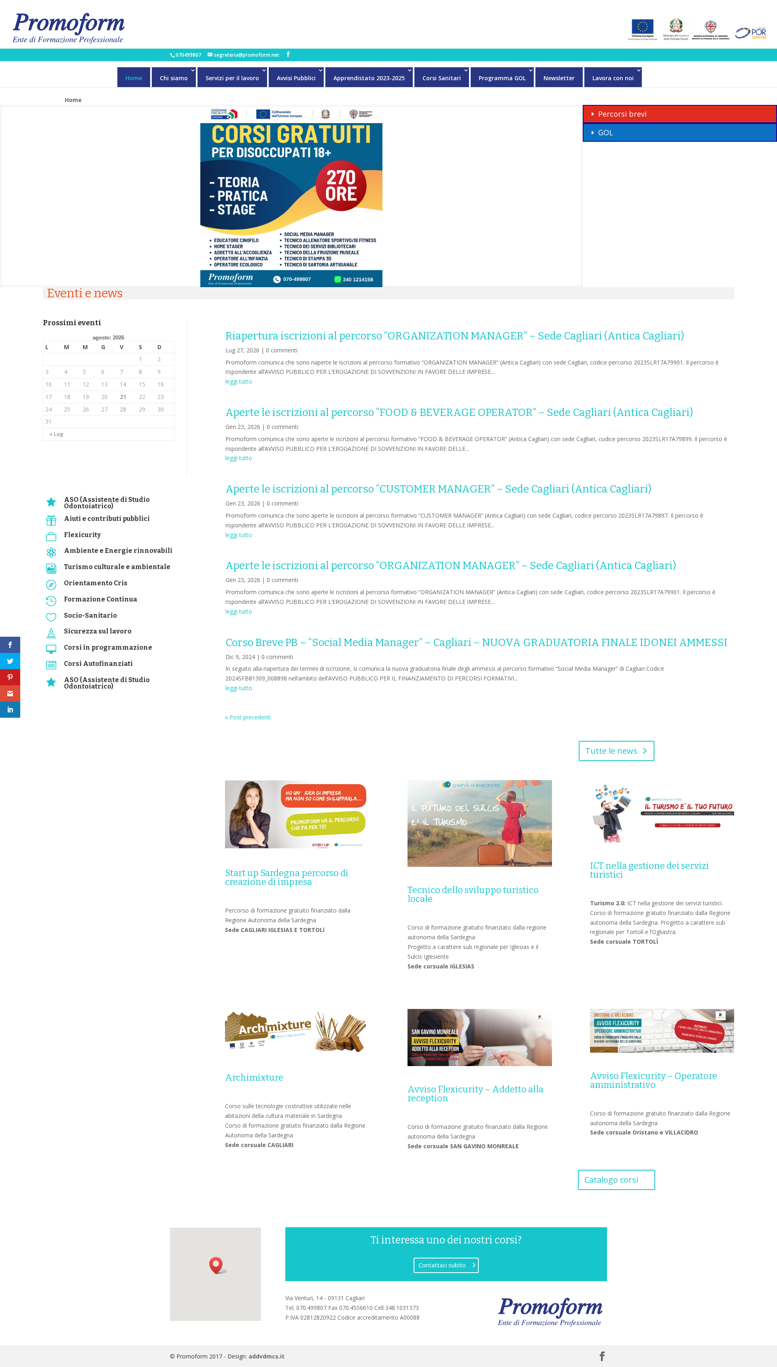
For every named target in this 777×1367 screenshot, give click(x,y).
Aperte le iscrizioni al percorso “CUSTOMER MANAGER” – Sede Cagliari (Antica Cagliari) (438, 489)
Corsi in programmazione (108, 647)
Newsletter (559, 78)
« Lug (56, 434)
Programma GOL (502, 78)
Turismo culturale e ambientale (117, 567)
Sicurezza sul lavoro (98, 631)
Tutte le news (611, 750)
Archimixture (254, 1077)
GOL (605, 132)
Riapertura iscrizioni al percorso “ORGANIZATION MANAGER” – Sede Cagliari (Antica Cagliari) (454, 336)
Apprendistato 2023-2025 (369, 78)
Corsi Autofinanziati (98, 664)
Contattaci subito (442, 1265)
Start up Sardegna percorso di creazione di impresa (286, 877)
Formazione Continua (100, 599)
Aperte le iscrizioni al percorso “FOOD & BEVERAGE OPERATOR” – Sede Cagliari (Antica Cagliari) (459, 412)
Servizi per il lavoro (232, 78)
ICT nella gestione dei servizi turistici (649, 870)
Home (133, 78)
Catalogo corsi (611, 1179)
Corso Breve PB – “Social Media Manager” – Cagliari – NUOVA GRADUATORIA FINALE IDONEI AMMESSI (476, 642)
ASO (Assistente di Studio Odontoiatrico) (107, 503)
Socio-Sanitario (90, 615)
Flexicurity (82, 535)
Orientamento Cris (95, 583)
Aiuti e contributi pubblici (107, 518)
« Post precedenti (248, 717)
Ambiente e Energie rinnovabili (118, 550)
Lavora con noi (613, 78)
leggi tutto (238, 381)
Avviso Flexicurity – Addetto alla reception (475, 1094)
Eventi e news (85, 293)
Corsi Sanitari (441, 78)
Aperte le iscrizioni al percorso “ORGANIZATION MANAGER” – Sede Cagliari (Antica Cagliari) (450, 565)
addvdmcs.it (266, 1356)
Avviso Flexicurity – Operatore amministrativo (653, 1080)
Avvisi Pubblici (296, 78)
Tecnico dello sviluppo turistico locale (473, 894)
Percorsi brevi (622, 114)
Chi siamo (174, 78)
